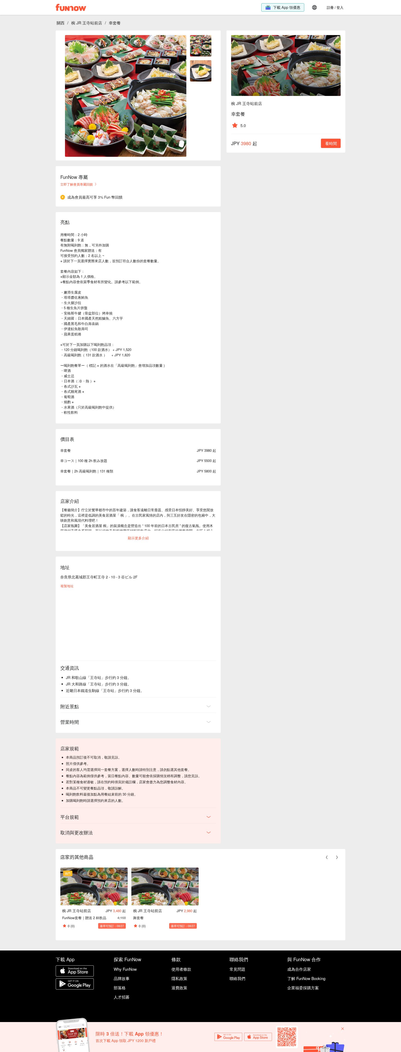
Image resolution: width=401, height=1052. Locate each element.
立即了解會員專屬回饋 (76, 184)
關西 (61, 23)
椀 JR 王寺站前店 (86, 23)
